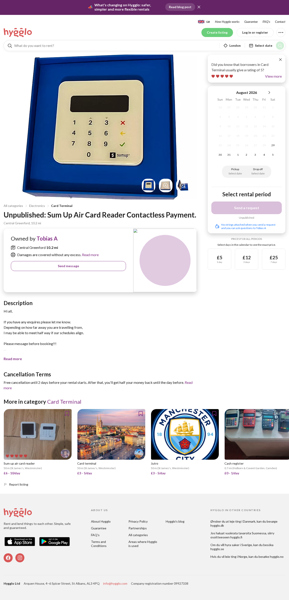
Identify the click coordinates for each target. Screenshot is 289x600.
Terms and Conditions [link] (99, 544)
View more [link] (273, 76)
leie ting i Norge (236, 556)
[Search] (280, 46)
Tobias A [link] (47, 238)
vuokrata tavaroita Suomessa (245, 533)
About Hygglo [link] (101, 521)
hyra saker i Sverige (238, 545)
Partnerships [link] (137, 528)
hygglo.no (277, 556)
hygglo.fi (236, 537)
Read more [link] (90, 255)
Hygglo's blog (175, 521)
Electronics (37, 206)
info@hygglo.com (115, 583)
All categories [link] (138, 535)
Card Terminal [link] (64, 401)
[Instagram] (19, 557)
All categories (13, 206)
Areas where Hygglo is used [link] (143, 544)
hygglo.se (217, 549)
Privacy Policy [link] (138, 521)
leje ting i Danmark (242, 521)
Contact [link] (280, 21)
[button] (199, 7)
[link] (18, 32)
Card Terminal (61, 206)
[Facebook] (8, 557)
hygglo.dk (217, 525)
